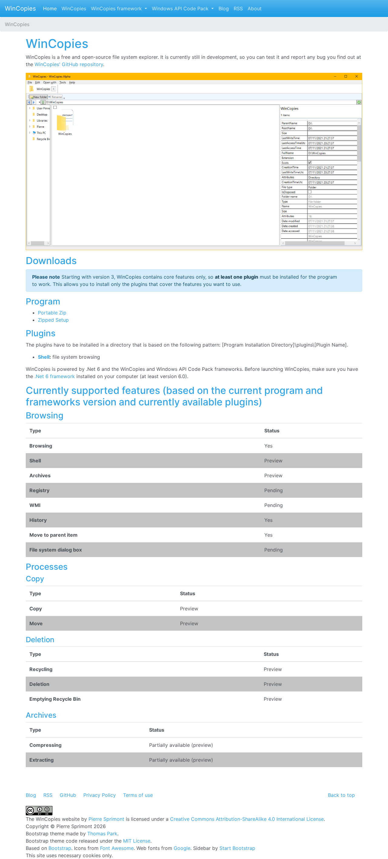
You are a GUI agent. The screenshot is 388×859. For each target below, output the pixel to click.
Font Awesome (117, 848)
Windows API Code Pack (181, 8)
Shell (43, 357)
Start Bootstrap (237, 848)
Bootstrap (59, 848)
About (255, 8)
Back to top (341, 795)
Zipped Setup (53, 320)
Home (51, 8)
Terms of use (138, 795)
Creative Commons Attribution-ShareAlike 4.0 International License (247, 819)
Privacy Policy (99, 795)
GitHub (68, 795)
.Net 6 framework (55, 376)
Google (182, 848)
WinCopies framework (117, 8)
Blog (224, 8)
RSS (238, 8)
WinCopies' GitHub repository (69, 64)
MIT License (136, 841)
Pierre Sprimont (106, 819)
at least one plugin (236, 277)
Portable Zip (52, 313)
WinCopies (20, 8)
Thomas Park (102, 833)
